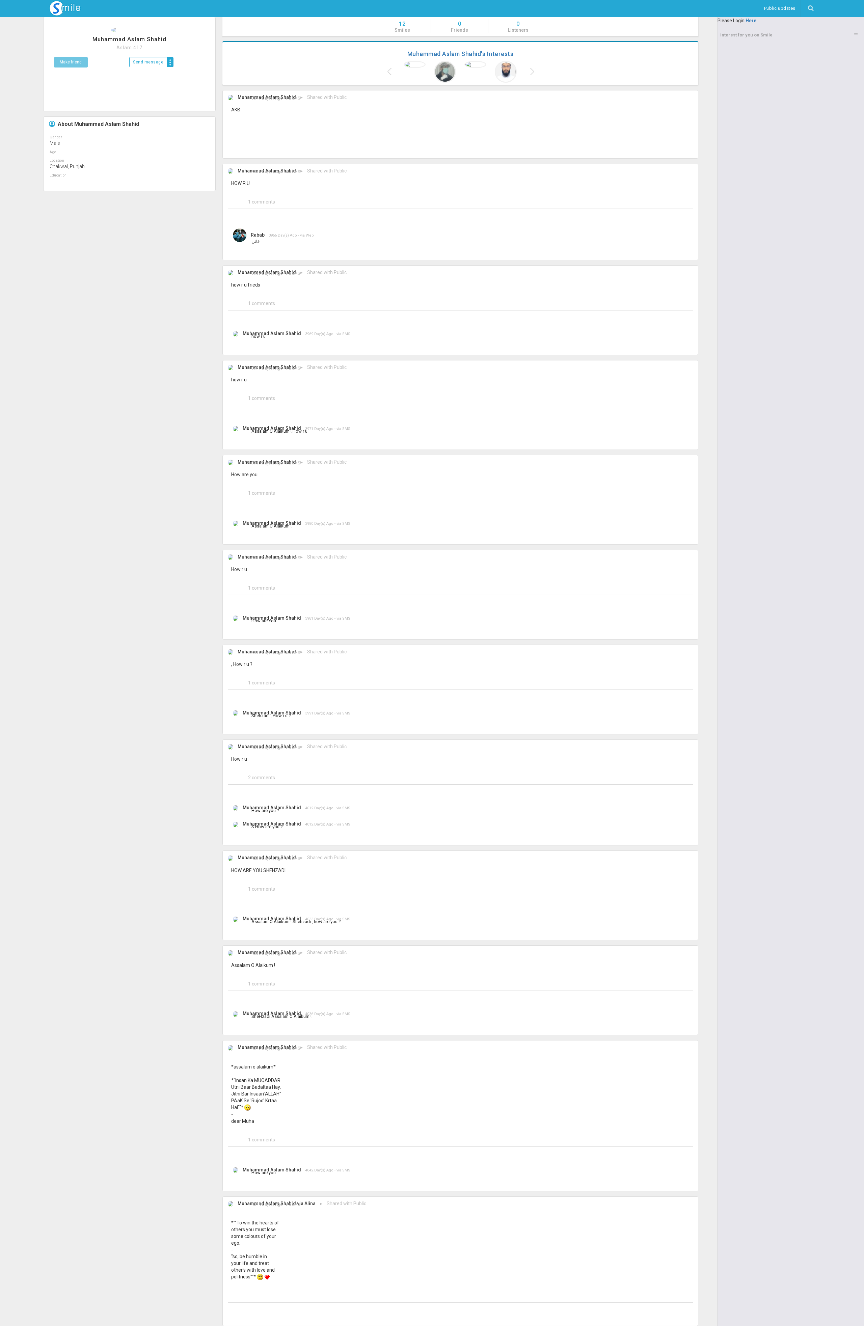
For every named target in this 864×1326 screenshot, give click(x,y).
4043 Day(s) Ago (266, 1048)
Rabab (258, 235)
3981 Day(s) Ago (266, 558)
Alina (310, 1203)
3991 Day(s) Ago (266, 652)
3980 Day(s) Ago (266, 463)
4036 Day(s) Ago (266, 953)
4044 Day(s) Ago (266, 1204)
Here (751, 20)
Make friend (71, 62)
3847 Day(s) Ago (266, 98)
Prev (389, 71)
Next (530, 71)
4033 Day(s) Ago (266, 858)
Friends (459, 26)
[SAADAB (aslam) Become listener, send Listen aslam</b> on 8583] (445, 72)
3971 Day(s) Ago (266, 368)
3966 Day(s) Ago (266, 171)
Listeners (518, 26)
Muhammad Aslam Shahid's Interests (460, 53)
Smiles (402, 26)
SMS (296, 98)
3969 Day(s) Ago (266, 273)
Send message (148, 62)
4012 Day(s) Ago (266, 747)
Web (310, 235)
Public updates (782, 8)
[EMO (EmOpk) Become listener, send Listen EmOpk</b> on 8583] (415, 64)
